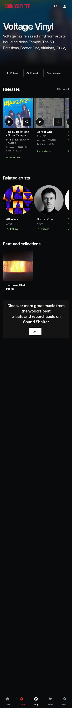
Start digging (54, 73)
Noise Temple (17, 135)
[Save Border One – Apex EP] (57, 122)
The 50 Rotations (17, 131)
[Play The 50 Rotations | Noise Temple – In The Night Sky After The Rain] (9, 122)
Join (35, 331)
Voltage (10, 146)
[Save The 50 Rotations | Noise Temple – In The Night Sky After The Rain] (27, 122)
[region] (36, 132)
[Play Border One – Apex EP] (40, 122)
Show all (63, 89)
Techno (41, 144)
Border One (45, 131)
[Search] (55, 6)
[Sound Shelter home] (17, 6)
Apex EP (41, 136)
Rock (9, 150)
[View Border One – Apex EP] (49, 113)
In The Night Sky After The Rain (18, 141)
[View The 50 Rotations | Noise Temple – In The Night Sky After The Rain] (18, 113)
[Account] (64, 6)
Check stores (13, 157)
